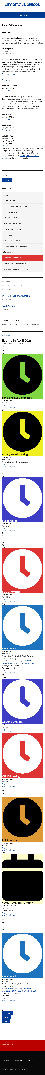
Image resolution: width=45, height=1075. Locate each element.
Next (6, 1021)
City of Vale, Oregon (22, 4)
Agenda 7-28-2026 (9, 306)
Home (5, 195)
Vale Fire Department (12, 241)
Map (3, 405)
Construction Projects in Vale (15, 269)
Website (5, 146)
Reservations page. (9, 74)
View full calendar (8, 408)
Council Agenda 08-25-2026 (12, 286)
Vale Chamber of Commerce (14, 263)
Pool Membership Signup (13, 224)
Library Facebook (20, 1060)
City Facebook (7, 1060)
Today (6, 1017)
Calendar (6, 335)
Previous (7, 1013)
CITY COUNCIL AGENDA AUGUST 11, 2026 (17, 296)
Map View (6, 80)
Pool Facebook (32, 1060)
